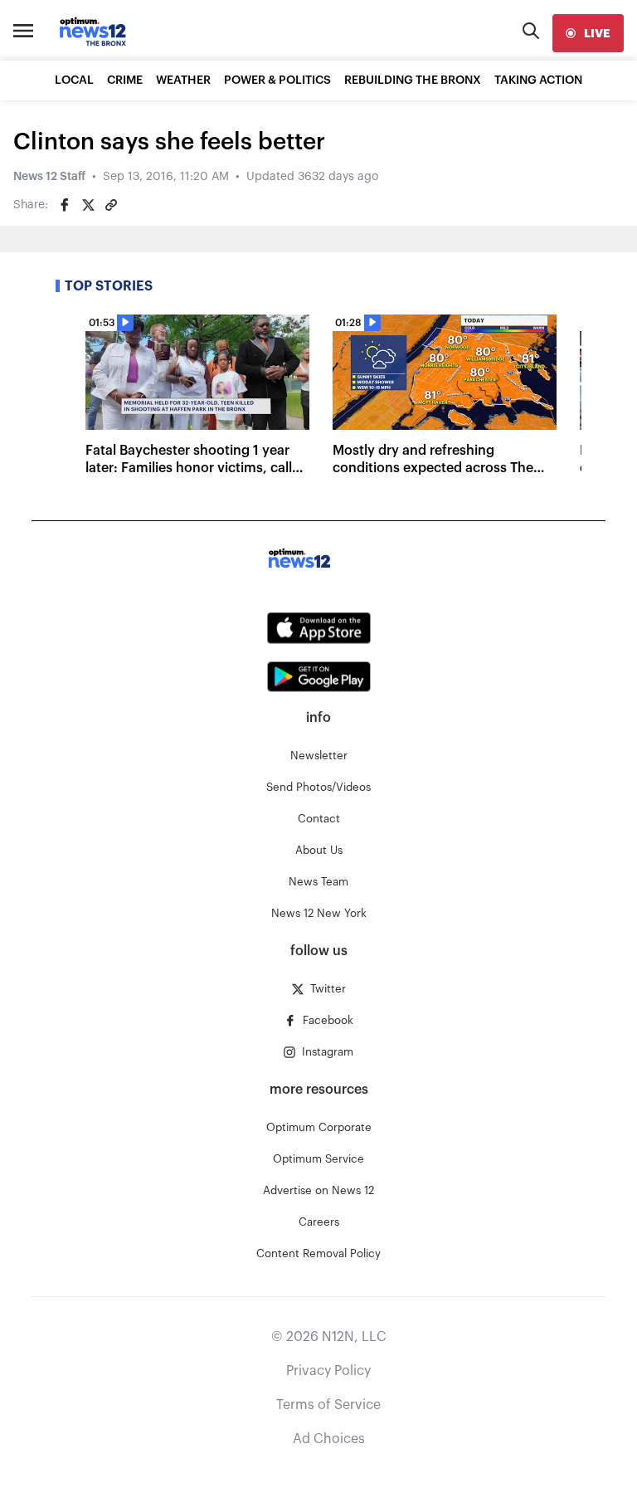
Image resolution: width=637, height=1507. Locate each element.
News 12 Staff (49, 177)
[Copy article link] (111, 205)
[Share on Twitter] (88, 205)
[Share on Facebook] (64, 205)
